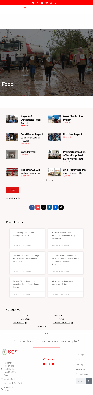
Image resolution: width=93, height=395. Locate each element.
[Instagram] (49, 207)
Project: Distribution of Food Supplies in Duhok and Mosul (74, 155)
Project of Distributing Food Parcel (31, 120)
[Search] (89, 381)
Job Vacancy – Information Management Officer (23, 234)
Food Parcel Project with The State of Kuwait (32, 137)
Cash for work (28, 152)
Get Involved (18, 322)
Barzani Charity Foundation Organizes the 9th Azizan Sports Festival (26, 284)
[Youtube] (37, 207)
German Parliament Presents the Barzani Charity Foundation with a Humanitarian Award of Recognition (65, 260)
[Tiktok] (61, 207)
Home (25, 315)
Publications (25, 319)
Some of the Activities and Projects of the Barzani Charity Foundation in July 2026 (27, 258)
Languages (42, 326)
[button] (25, 7)
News (61, 319)
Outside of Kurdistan (61, 322)
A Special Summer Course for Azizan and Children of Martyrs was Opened (64, 235)
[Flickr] (55, 207)
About (57, 315)
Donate (11, 190)
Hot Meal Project (72, 134)
